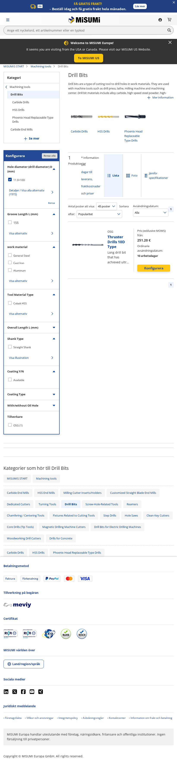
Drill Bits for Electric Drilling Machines (117, 527)
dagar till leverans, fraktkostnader (90, 179)
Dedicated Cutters (18, 504)
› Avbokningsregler (92, 718)
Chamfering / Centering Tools (25, 515)
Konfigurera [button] (153, 268)
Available (18, 380)
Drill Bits (17, 94)
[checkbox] (31, 180)
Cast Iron (18, 263)
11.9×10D (19, 180)
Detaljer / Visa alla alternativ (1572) (26, 192)
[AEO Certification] (48, 633)
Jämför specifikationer (158, 175)
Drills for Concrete (60, 538)
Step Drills (109, 515)
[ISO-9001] (10, 633)
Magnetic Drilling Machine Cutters (63, 527)
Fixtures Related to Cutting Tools (74, 515)
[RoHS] (65, 633)
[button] (140, 6)
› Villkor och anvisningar (39, 718)
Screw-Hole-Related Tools (101, 504)
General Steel (21, 255)
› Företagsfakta (12, 718)
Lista (115, 175)
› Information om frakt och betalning (150, 718)
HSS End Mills (46, 493)
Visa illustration (19, 358)
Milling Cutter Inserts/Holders (82, 493)
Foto (134, 175)
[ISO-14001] (30, 633)
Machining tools (41, 66)
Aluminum (19, 270)
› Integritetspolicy (67, 718)
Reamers (132, 504)
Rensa (51, 203)
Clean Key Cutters (158, 515)
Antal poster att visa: (81, 206)
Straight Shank (22, 347)
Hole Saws (131, 515)
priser (90, 193)
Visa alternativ (18, 233)
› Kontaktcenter (116, 718)
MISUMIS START (13, 66)
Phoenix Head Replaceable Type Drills (32, 120)
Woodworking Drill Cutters (24, 538)
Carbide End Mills (22, 129)
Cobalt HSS (20, 303)
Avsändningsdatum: (146, 206)
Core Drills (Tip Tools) (20, 527)
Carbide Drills (20, 102)
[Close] (170, 42)
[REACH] (81, 633)
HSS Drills (18, 110)
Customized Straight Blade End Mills (133, 493)
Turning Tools (47, 504)
